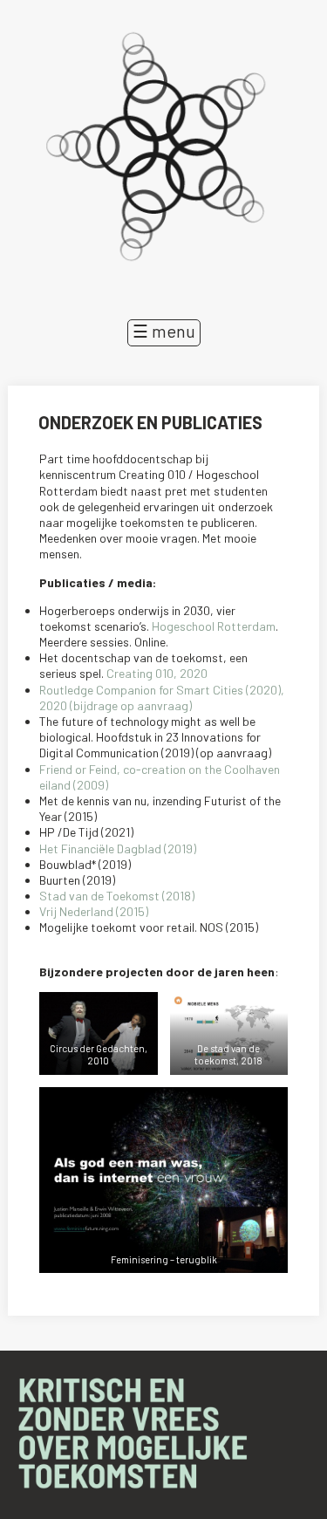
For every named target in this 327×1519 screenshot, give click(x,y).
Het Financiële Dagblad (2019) (117, 848)
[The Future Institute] (163, 151)
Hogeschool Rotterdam (214, 626)
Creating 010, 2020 (157, 673)
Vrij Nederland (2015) (93, 911)
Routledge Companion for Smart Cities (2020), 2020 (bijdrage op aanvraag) (161, 697)
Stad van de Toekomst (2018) (116, 895)
